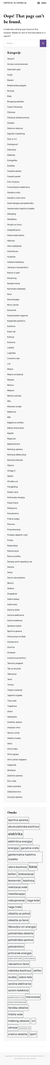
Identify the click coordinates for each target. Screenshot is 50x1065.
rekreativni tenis (18, 964)
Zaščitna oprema (15, 776)
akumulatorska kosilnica (23, 826)
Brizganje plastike (15, 101)
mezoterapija (16, 893)
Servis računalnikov (16, 578)
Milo (9, 401)
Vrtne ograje (13, 754)
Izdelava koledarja (15, 262)
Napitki (10, 433)
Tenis (9, 679)
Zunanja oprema (14, 797)
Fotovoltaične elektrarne (18, 187)
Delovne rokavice (15, 128)
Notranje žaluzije (15, 460)
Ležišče (10, 348)
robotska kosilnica (19, 970)
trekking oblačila (18, 1020)
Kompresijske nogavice (17, 315)
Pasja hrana (12, 503)
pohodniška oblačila (20, 933)
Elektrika (11, 155)
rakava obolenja (29, 958)
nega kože (33, 900)
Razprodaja (12, 545)
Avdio (9, 75)
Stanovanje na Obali (16, 636)
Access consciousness (17, 64)
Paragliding (12, 487)
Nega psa (11, 438)
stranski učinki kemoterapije (17, 1002)
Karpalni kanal (13, 283)
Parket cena (12, 492)
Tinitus (10, 685)
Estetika (11, 166)
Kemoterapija (13, 299)
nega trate (14, 907)
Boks (9, 96)
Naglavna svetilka (15, 422)
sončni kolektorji (18, 990)
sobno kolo (25, 977)
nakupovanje (16, 900)
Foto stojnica (13, 182)
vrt (33, 1020)
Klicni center (13, 305)
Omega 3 (11, 471)
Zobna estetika (14, 786)
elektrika (15, 834)
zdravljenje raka (25, 1028)
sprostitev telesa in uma (15, 997)
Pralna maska (13, 519)
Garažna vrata (13, 192)
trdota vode (15, 1014)
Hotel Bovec (12, 251)
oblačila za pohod (19, 913)
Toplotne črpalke (14, 695)
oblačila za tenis (18, 920)
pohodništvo (16, 946)
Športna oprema (14, 631)
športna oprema (18, 820)
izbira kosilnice (17, 867)
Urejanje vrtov (13, 727)
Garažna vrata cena (16, 198)
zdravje (12, 1027)
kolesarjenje (26, 874)
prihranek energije (19, 953)
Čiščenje (11, 112)
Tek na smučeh (14, 669)
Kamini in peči (13, 273)
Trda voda (11, 701)
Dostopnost (12, 144)
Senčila (10, 567)
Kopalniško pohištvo (16, 321)
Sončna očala (13, 610)
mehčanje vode (17, 887)
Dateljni (10, 123)
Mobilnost (11, 412)
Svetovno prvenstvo (16, 658)
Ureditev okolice (14, 722)
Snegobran (12, 594)
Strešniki (11, 652)
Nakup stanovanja (15, 428)
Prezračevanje (14, 529)
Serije (9, 572)
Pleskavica (12, 508)
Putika (10, 540)
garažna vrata (30, 848)
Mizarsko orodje (14, 406)
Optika (10, 476)
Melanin (10, 390)
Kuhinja (10, 337)
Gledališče (12, 219)
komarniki (14, 880)
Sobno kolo (12, 604)
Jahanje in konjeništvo (17, 267)
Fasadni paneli (13, 176)
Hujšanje (11, 257)
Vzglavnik (11, 765)
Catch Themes (31, 1058)
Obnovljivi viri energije (22, 926)
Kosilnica (11, 326)
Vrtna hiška (12, 749)
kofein (12, 874)
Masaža (10, 380)
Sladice (10, 588)
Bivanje (10, 91)
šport (33, 1034)
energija (13, 848)
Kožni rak (11, 331)
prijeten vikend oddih (15, 958)
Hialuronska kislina (15, 235)
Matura (10, 385)
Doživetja (11, 150)
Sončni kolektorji (14, 620)
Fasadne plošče (14, 171)
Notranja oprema (15, 449)
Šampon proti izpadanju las (19, 562)
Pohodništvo (13, 513)
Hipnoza (11, 241)
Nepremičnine (13, 444)
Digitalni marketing (16, 134)
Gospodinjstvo (13, 230)
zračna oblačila (17, 1034)
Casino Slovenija (14, 107)
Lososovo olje (13, 358)
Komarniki (11, 310)
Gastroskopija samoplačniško (20, 203)
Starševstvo (12, 642)
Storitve (11, 647)
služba (12, 977)
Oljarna (10, 465)
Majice (10, 369)
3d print (10, 59)
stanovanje (33, 996)
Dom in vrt (12, 139)
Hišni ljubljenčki (14, 246)
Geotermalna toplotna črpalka (20, 208)
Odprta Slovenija (15, 3)
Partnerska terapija (16, 497)
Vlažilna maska (14, 738)
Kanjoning (12, 278)
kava (33, 867)
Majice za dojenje (15, 374)
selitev (37, 970)
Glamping (11, 214)
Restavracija (13, 551)
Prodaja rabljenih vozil (17, 535)
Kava (9, 294)
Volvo (9, 743)
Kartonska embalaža (16, 289)
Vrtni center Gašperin (17, 759)
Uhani (10, 711)
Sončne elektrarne (15, 615)
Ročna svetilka (14, 556)
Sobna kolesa (13, 599)
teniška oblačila (18, 1007)
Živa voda (11, 781)
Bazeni (10, 80)
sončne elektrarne (19, 983)
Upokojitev (12, 717)
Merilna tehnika (14, 396)
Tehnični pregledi (15, 663)
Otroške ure (12, 481)
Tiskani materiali (14, 690)
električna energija (20, 841)
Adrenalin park (14, 69)
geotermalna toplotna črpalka (22, 857)
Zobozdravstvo (14, 792)
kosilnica (28, 880)
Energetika (12, 160)
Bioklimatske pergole (16, 85)
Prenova (11, 524)
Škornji (10, 583)
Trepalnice (12, 706)
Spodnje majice (14, 626)
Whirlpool (11, 770)
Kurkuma (11, 342)
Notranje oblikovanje (16, 455)
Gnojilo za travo (14, 224)
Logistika (11, 353)
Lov (9, 364)
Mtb (9, 417)
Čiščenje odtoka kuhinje (18, 117)
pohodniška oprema (20, 939)
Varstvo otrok (13, 733)
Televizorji (12, 674)
